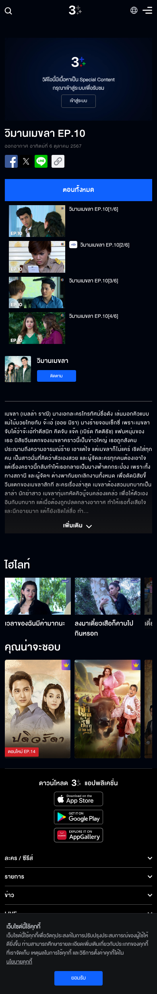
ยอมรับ (78, 978)
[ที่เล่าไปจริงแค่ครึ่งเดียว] (38, 709)
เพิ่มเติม (73, 526)
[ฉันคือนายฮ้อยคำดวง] (107, 709)
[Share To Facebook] (11, 161)
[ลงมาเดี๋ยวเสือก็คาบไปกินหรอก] (108, 596)
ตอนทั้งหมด (79, 190)
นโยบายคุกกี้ (19, 962)
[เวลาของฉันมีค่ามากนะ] (38, 596)
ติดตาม (56, 375)
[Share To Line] (41, 161)
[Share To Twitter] (26, 161)
